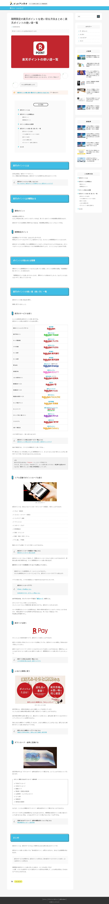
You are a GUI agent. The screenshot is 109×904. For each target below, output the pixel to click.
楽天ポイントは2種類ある (27, 114)
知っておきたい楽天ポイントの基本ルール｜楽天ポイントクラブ (35, 183)
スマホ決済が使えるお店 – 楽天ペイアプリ (29, 661)
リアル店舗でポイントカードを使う (31, 134)
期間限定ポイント (26, 120)
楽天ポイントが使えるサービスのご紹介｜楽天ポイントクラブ (34, 441)
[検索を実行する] (98, 16)
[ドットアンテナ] (18, 3)
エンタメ (82, 34)
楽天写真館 (51, 401)
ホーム (44, 899)
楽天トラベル (51, 332)
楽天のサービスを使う (27, 131)
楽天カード (40, 598)
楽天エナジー (47, 363)
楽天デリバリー (51, 426)
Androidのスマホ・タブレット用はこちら (28, 593)
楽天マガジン (51, 394)
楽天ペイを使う (26, 137)
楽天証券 (51, 357)
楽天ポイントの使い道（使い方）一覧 (30, 128)
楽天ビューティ (51, 370)
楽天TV (51, 382)
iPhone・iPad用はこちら (24, 589)
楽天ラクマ (51, 420)
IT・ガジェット (83, 31)
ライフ (81, 41)
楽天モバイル (51, 345)
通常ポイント (25, 117)
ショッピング (18, 881)
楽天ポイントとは (25, 110)
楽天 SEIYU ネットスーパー (51, 407)
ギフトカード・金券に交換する (29, 142)
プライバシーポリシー (53, 899)
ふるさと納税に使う (27, 139)
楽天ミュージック (51, 388)
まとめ (22, 146)
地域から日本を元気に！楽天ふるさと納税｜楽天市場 (32, 732)
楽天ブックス (51, 339)
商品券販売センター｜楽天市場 (26, 822)
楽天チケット (51, 413)
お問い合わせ (63, 899)
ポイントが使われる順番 (27, 124)
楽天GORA (48, 376)
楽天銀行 (51, 351)
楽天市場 (51, 326)
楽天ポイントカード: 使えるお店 (26, 552)
